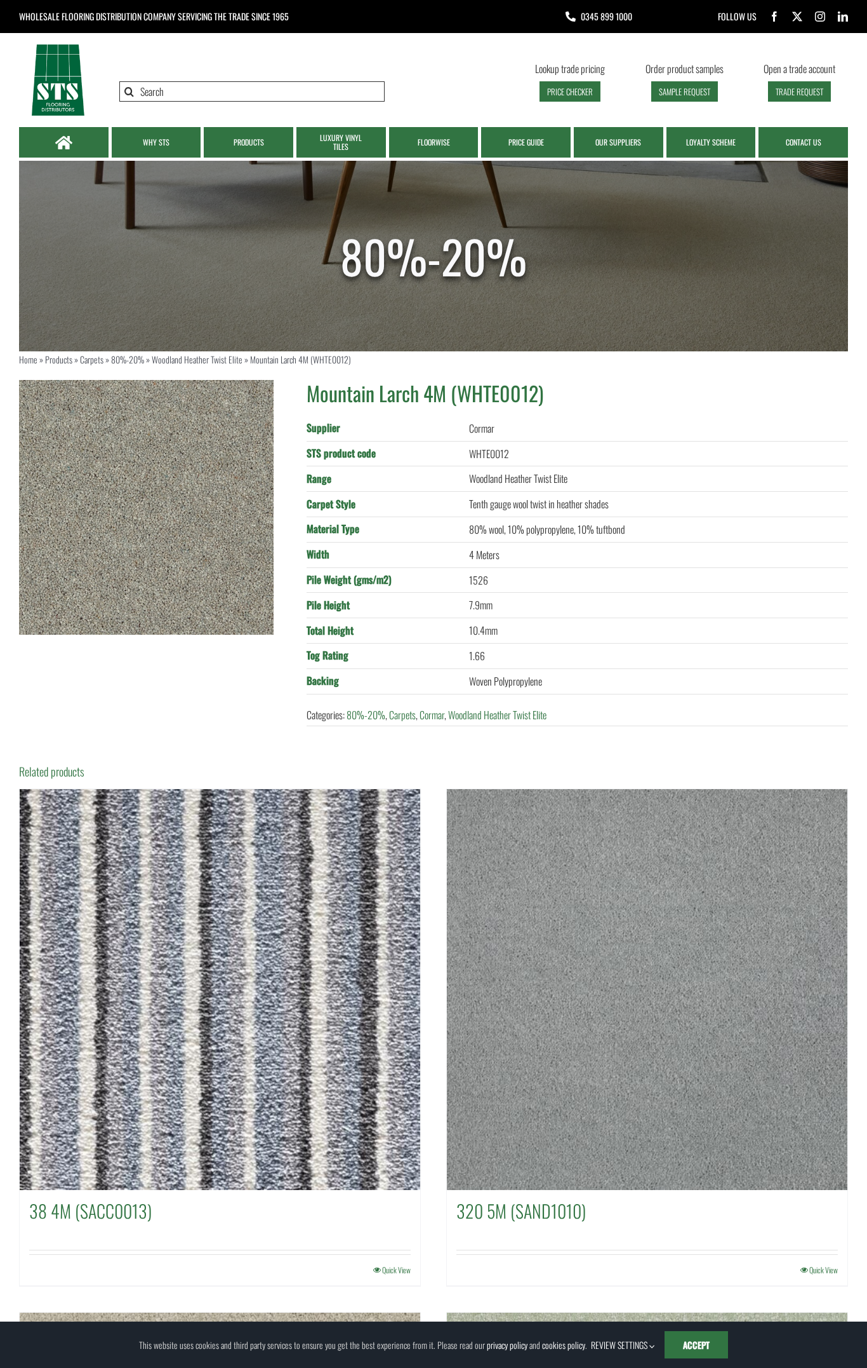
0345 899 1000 (606, 16)
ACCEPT (696, 1344)
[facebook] (774, 16)
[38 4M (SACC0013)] (220, 989)
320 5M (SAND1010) (521, 1211)
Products (58, 359)
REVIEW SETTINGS (620, 1344)
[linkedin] (843, 16)
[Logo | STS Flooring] (57, 47)
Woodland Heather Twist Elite (197, 359)
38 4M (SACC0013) (90, 1211)
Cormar (432, 714)
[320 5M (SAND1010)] (647, 989)
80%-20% (127, 359)
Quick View (396, 1269)
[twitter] (797, 16)
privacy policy (507, 1344)
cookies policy (563, 1344)
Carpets (91, 359)
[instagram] (820, 16)
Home (28, 359)
